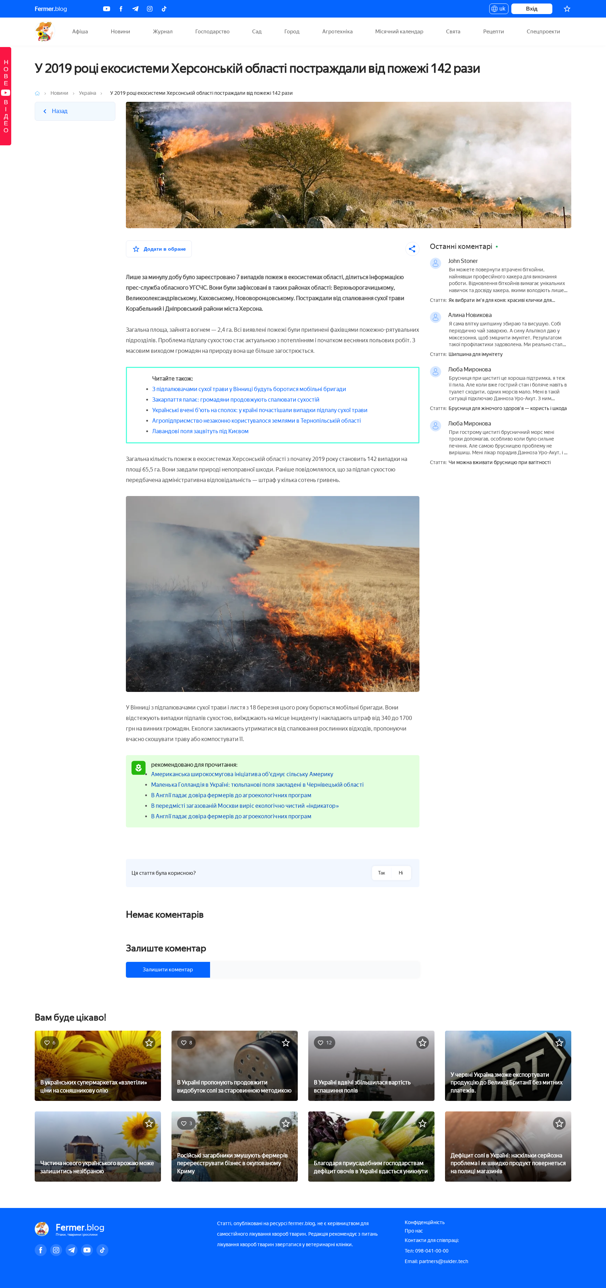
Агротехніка (337, 31)
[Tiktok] (164, 8)
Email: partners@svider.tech (436, 1261)
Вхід (532, 9)
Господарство (212, 31)
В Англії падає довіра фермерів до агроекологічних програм (231, 795)
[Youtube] (106, 8)
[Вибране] (567, 9)
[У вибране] (149, 1042)
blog (51, 8)
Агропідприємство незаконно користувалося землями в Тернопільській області (256, 420)
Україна (87, 93)
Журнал (163, 31)
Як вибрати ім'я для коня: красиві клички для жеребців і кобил (500, 301)
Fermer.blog (45, 31)
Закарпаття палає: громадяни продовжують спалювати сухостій (235, 399)
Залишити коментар (168, 969)
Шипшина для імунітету (476, 354)
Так (381, 873)
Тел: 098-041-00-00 (427, 1251)
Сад (257, 31)
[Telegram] (135, 8)
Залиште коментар (166, 948)
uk (500, 10)
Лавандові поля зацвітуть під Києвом (200, 431)
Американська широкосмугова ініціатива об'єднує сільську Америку (242, 774)
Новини (120, 31)
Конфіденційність (425, 1223)
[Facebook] (121, 8)
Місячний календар (399, 31)
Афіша (80, 31)
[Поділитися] (412, 249)
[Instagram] (149, 8)
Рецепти (493, 31)
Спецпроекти (543, 31)
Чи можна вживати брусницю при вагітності (500, 462)
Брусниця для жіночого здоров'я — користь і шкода (508, 408)
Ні (401, 873)
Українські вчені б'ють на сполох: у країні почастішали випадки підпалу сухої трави (260, 410)
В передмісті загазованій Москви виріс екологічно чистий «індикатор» (245, 805)
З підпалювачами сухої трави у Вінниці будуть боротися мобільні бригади (249, 389)
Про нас (414, 1231)
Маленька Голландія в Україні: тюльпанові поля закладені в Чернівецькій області (257, 784)
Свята (453, 31)
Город (291, 31)
